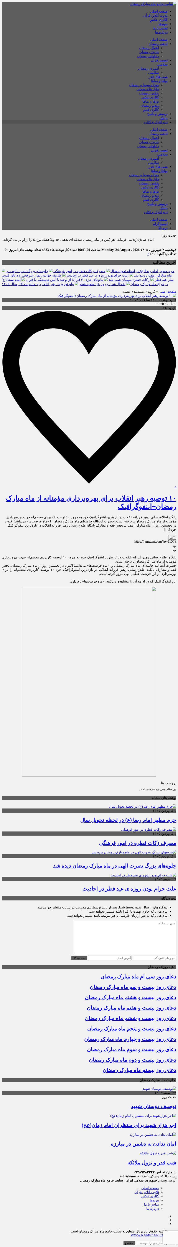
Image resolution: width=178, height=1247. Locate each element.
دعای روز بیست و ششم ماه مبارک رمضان (130, 1018)
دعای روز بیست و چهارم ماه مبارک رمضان (130, 1039)
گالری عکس (159, 19)
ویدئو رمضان (150, 105)
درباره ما (161, 32)
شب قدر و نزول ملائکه (151, 1162)
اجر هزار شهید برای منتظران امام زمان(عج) (129, 1125)
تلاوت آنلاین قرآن (155, 15)
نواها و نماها (159, 81)
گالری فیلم (151, 109)
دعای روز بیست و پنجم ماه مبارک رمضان (131, 1028)
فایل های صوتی (148, 89)
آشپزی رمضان (148, 68)
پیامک (164, 118)
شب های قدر (158, 77)
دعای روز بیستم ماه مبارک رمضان (139, 1070)
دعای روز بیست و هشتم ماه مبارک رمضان (130, 997)
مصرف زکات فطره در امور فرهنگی (79, 271)
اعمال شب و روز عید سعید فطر (102, 284)
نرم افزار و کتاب (156, 122)
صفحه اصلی (159, 11)
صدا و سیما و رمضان (144, 85)
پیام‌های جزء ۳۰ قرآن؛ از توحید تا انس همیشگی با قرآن (64, 279)
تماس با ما (160, 28)
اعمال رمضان (149, 48)
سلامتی (162, 64)
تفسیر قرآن (159, 60)
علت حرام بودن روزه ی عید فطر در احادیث (98, 275)
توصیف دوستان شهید (153, 1106)
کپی (172, 537)
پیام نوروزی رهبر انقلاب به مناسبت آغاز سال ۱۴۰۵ (38, 284)
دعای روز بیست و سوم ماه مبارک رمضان (131, 1049)
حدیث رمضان (149, 52)
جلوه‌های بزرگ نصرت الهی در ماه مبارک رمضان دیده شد (114, 866)
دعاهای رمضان (148, 56)
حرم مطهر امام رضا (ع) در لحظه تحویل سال (142, 271)
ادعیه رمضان (158, 44)
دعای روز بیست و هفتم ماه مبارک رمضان (131, 1008)
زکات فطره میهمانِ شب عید (129, 279)
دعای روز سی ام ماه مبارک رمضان (138, 976)
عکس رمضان (149, 93)
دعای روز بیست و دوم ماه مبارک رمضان (132, 1060)
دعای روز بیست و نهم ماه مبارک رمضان (133, 987)
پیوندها (163, 24)
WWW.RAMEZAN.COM (149, 1235)
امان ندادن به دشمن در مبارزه (143, 1144)
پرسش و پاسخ (157, 114)
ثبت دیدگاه (79, 958)
